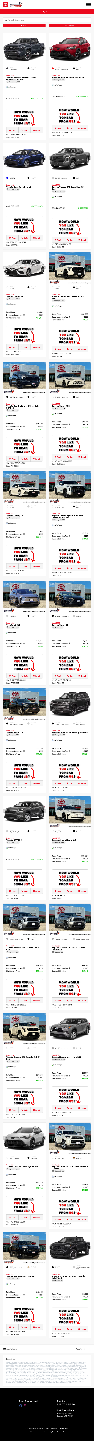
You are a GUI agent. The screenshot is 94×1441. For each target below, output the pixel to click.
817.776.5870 (66, 1404)
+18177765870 (37, 98)
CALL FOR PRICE (12, 99)
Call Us (48, 12)
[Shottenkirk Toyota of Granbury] (18, 4)
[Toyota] (5, 4)
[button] (44, 48)
